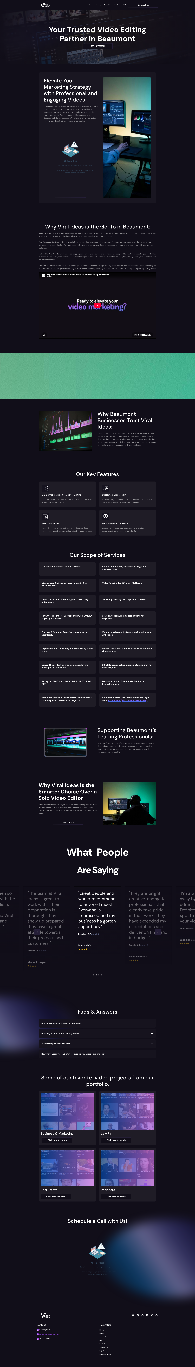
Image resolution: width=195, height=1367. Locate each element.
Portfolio (117, 5)
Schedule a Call (105, 1354)
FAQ (125, 5)
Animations (104, 1347)
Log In (102, 1351)
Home (91, 5)
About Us (107, 5)
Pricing (98, 5)
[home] (52, 5)
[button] (37, 932)
